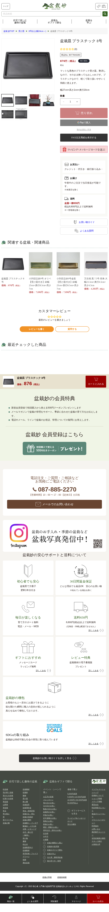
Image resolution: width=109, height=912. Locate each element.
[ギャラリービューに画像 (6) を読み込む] (21, 114)
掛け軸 (25, 838)
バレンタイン (48, 800)
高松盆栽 (26, 863)
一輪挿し (26, 835)
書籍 (24, 841)
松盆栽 (5, 789)
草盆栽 (5, 802)
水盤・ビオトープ (29, 829)
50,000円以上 (72, 803)
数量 (62, 96)
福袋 (24, 860)
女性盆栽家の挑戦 (98, 838)
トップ (5, 6)
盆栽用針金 (27, 808)
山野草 (5, 805)
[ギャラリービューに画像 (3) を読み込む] (35, 100)
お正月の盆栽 (48, 797)
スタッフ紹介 (97, 841)
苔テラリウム (8, 820)
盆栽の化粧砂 (28, 817)
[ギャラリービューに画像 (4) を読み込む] (48, 100)
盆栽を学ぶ (89, 21)
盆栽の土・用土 (29, 814)
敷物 (24, 796)
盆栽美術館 (62, 877)
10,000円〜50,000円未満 (77, 800)
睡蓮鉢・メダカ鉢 (29, 826)
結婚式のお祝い (49, 812)
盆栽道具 (26, 805)
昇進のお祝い (48, 815)
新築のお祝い (48, 824)
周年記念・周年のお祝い (52, 830)
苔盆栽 (5, 808)
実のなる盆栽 (8, 796)
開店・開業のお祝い (50, 827)
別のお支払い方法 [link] (84, 130)
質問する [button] (72, 329)
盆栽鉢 (25, 792)
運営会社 (95, 805)
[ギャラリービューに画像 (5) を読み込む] (7, 114)
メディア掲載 (97, 802)
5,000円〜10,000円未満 (76, 797)
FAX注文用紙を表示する (83, 137)
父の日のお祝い (49, 806)
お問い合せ (96, 829)
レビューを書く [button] (37, 329)
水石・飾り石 (28, 832)
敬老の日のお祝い (50, 809)
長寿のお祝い (48, 821)
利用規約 (95, 826)
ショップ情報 (97, 799)
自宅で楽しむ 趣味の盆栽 (20, 21)
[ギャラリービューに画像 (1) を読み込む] (7, 100)
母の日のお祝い (49, 803)
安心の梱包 (71, 824)
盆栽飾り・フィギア (30, 823)
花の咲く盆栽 (8, 792)
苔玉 (4, 811)
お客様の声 (96, 844)
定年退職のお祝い (50, 818)
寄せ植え (6, 814)
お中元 (45, 836)
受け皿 (25, 799)
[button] (67, 49)
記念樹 (45, 833)
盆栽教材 (26, 850)
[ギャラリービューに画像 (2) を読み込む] (21, 100)
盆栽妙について (98, 795)
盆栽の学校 (47, 877)
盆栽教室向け (28, 847)
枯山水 (25, 844)
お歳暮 (45, 840)
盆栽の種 (6, 823)
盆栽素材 (26, 789)
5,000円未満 (72, 794)
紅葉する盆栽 (8, 799)
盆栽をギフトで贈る (54, 21)
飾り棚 (25, 802)
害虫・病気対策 (29, 811)
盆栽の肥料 (27, 820)
